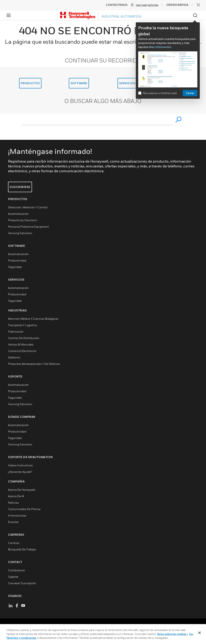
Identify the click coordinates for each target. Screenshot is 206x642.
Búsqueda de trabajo (22, 549)
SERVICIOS (127, 83)
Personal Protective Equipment (28, 226)
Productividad (17, 260)
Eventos (13, 522)
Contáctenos (16, 570)
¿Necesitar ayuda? (20, 471)
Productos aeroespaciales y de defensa (34, 363)
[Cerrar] (199, 632)
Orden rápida (177, 4)
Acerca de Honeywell (21, 489)
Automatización (18, 213)
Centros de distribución (23, 338)
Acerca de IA (16, 496)
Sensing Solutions (20, 233)
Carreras (13, 543)
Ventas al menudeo (20, 344)
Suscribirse (20, 187)
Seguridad (15, 267)
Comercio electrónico (22, 351)
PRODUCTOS (30, 83)
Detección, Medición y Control (27, 207)
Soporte (13, 576)
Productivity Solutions (22, 220)
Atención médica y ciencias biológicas (33, 318)
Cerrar (190, 93)
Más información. (160, 47)
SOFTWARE (78, 83)
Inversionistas (17, 515)
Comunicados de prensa (24, 509)
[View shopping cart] (198, 4)
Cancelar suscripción (22, 583)
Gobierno (14, 357)
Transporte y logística (22, 325)
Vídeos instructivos (20, 465)
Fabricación (16, 331)
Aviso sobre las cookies (172, 634)
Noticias (13, 502)
